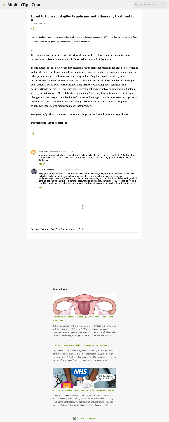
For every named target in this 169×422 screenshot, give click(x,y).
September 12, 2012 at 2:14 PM (67, 170)
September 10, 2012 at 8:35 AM (61, 151)
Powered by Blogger (86, 418)
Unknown (43, 151)
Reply (42, 164)
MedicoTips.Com (23, 4)
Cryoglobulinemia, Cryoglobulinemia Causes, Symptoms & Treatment (82, 345)
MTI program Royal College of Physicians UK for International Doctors (83, 390)
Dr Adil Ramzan (47, 169)
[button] (32, 29)
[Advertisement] (84, 261)
